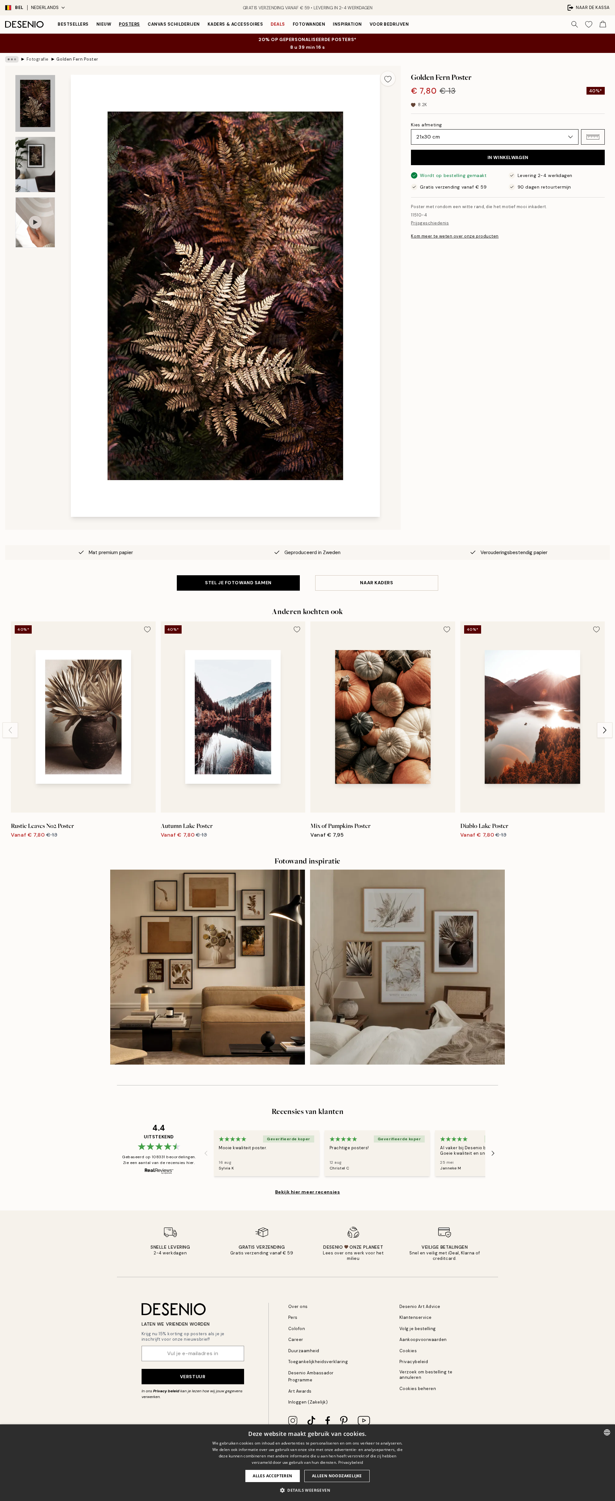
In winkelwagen (508, 157)
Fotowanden (309, 24)
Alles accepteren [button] (272, 1476)
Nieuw (103, 24)
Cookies (408, 1350)
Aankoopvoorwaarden (423, 1339)
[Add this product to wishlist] (388, 78)
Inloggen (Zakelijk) (308, 1402)
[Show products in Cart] (603, 24)
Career (295, 1339)
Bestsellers (73, 24)
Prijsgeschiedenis (430, 223)
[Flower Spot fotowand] (407, 967)
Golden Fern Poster (77, 59)
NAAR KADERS (376, 583)
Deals (278, 24)
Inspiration (347, 24)
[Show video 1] (35, 222)
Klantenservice (415, 1317)
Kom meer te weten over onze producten (454, 236)
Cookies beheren (417, 1388)
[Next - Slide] (604, 730)
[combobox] (607, 1432)
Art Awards (300, 1391)
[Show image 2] (35, 164)
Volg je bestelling (417, 1328)
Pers (293, 1317)
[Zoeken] (575, 24)
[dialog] (307, 1462)
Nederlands (45, 7)
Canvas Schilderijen (174, 24)
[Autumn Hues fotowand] (207, 967)
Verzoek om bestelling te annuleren (425, 1374)
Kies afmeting (426, 125)
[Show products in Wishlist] (589, 24)
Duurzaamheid (303, 1350)
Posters (129, 24)
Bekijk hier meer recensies (307, 1192)
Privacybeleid (413, 1361)
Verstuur (192, 1376)
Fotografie (38, 59)
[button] (593, 137)
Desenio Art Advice (419, 1306)
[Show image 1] (35, 103)
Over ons (298, 1306)
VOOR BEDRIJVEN (389, 24)
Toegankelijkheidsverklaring (318, 1361)
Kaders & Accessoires (235, 24)
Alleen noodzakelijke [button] (337, 1476)
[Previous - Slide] (10, 730)
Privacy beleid (166, 1391)
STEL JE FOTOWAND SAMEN (238, 583)
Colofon (296, 1328)
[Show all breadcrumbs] (12, 59)
